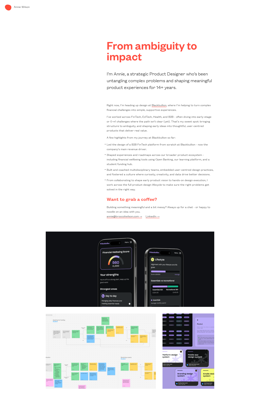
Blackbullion (159, 105)
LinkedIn (151, 216)
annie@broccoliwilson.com (123, 216)
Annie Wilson (22, 6)
